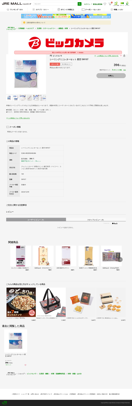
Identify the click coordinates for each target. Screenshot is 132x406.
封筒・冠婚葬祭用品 (58, 374)
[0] (109, 3)
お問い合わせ (35, 394)
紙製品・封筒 (63, 28)
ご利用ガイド (16, 394)
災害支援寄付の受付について (36, 22)
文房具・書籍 (43, 374)
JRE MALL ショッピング (11, 28)
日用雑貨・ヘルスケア (26, 28)
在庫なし (111, 75)
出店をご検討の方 (102, 394)
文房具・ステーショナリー (46, 28)
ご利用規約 (72, 394)
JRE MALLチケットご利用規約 (86, 394)
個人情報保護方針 (114, 394)
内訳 (124, 70)
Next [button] (36, 74)
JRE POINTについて (46, 394)
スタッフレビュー (96, 220)
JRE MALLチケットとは (61, 394)
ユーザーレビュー (36, 220)
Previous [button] (15, 74)
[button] (120, 259)
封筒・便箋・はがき (75, 374)
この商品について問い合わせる (107, 56)
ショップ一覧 (25, 394)
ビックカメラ (32, 374)
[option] (26, 74)
